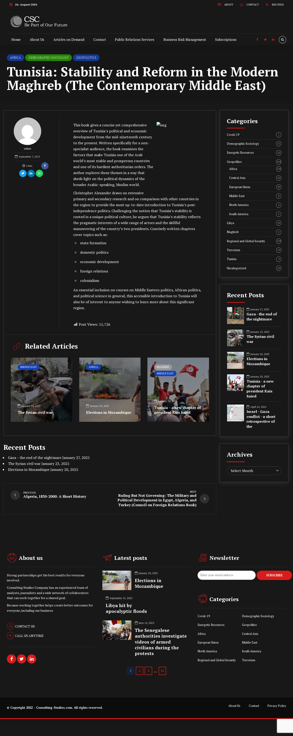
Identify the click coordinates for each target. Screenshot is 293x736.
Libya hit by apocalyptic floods (126, 608)
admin (27, 148)
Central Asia (254, 178)
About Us (37, 39)
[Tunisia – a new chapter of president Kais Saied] (178, 389)
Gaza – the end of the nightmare (34, 457)
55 (162, 671)
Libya (253, 223)
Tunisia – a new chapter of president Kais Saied (177, 410)
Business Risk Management (184, 39)
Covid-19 (253, 135)
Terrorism (253, 250)
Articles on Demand (68, 39)
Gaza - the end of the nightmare (262, 317)
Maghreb (163, 367)
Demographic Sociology (49, 58)
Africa (15, 58)
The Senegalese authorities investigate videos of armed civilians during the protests (161, 641)
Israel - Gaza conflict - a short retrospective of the (261, 419)
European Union (254, 187)
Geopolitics (86, 58)
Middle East (28, 367)
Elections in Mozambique (108, 412)
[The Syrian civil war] (42, 389)
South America (254, 214)
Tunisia (253, 259)
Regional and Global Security (254, 241)
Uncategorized (253, 268)
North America (254, 205)
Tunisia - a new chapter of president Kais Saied (260, 389)
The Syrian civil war (35, 412)
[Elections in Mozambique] (110, 389)
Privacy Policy (276, 706)
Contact (99, 39)
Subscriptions (225, 39)
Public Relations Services (134, 39)
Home (16, 39)
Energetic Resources (253, 153)
